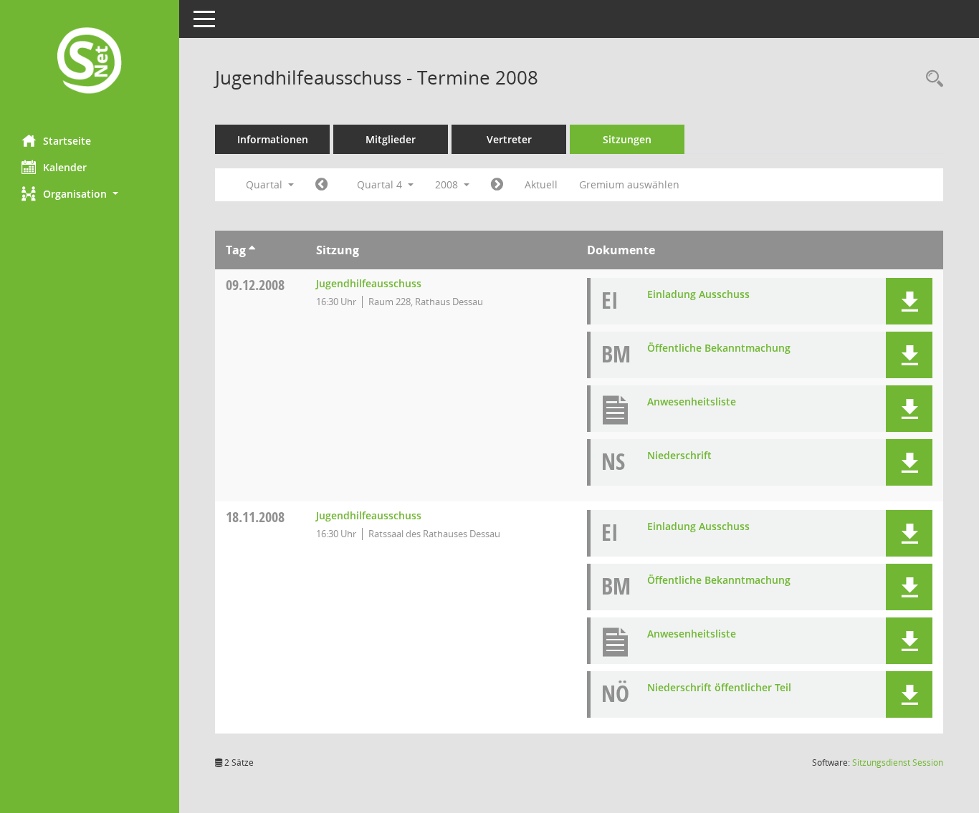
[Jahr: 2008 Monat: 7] (321, 185)
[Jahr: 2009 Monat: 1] (497, 185)
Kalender (65, 167)
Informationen (272, 139)
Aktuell (541, 184)
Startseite (67, 141)
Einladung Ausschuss (698, 294)
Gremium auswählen (629, 184)
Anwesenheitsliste (691, 401)
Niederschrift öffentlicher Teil (719, 687)
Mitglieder (391, 139)
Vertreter (509, 139)
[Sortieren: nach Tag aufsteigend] (252, 250)
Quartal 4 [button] (381, 184)
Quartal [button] (265, 184)
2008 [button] (448, 184)
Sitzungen (627, 139)
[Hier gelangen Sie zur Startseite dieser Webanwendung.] (89, 62)
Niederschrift (679, 455)
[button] (89, 194)
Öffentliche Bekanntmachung (719, 348)
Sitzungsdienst (897, 762)
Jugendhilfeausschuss (368, 283)
